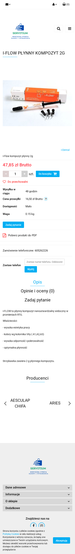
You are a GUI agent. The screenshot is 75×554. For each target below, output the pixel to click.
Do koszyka (45, 173)
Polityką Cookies (11, 534)
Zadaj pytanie (13, 224)
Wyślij (30, 269)
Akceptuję (61, 540)
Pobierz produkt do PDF (22, 235)
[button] (66, 4)
